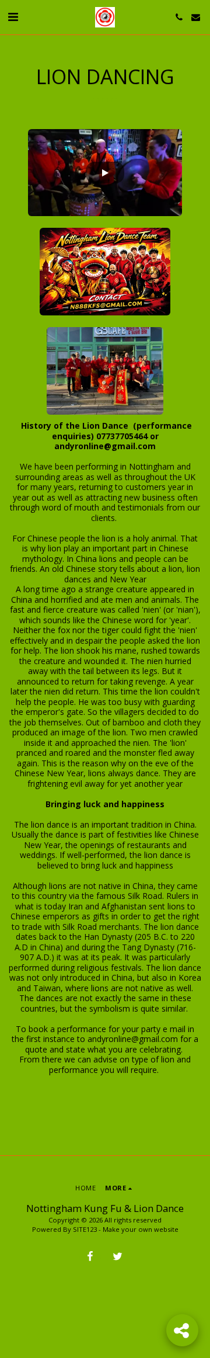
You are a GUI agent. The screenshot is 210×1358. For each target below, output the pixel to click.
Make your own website (140, 1229)
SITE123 (85, 1229)
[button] (13, 17)
